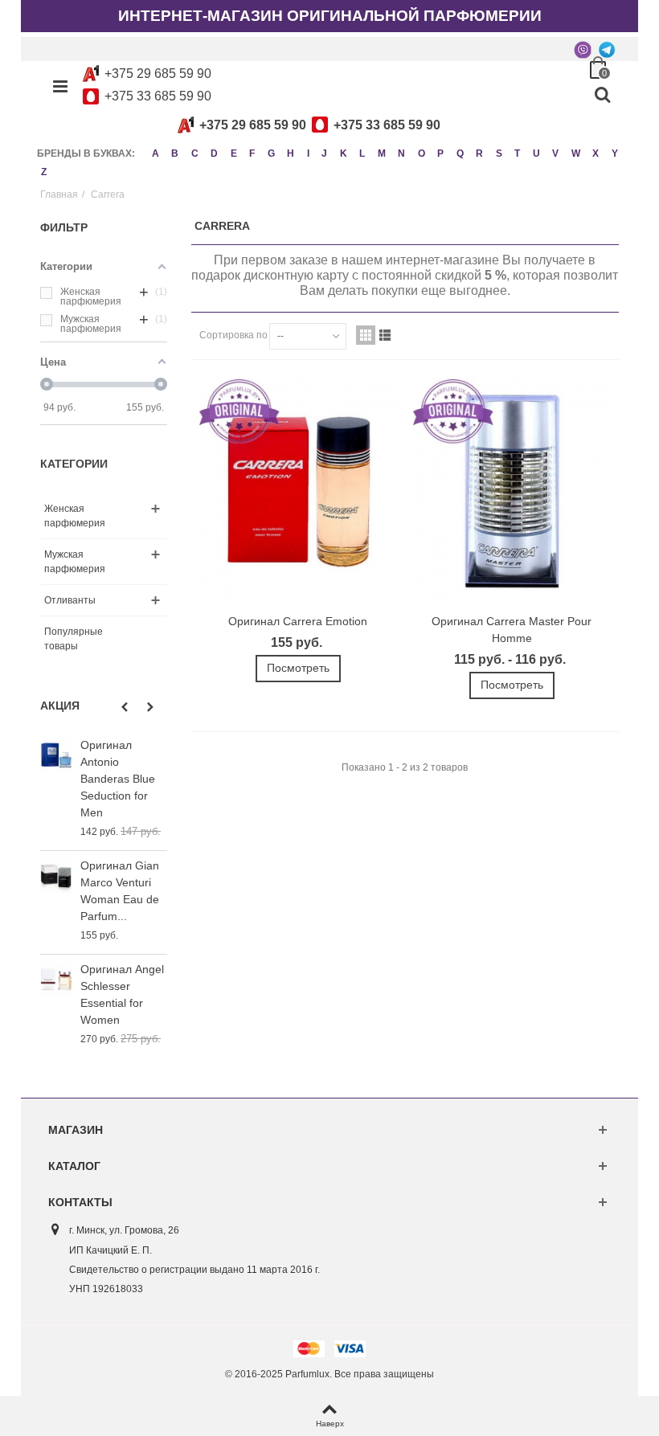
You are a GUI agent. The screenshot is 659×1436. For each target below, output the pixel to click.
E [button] (234, 153)
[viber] (583, 49)
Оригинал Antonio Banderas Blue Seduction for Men (117, 778)
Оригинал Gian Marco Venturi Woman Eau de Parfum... (119, 891)
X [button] (595, 153)
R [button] (479, 153)
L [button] (362, 153)
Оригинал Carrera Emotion (297, 621)
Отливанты (70, 600)
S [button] (499, 153)
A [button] (155, 153)
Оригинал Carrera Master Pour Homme (511, 629)
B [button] (174, 153)
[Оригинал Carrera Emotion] (298, 492)
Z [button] (44, 172)
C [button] (195, 153)
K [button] (343, 153)
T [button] (517, 153)
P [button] (440, 153)
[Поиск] (602, 96)
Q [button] (460, 153)
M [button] (382, 153)
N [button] (401, 153)
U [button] (536, 153)
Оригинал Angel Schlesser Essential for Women (122, 994)
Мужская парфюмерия (74, 562)
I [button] (308, 153)
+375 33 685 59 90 (157, 96)
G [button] (271, 153)
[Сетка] (365, 335)
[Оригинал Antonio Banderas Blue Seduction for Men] (56, 755)
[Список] (385, 335)
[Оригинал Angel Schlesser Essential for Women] (56, 979)
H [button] (290, 153)
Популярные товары (73, 639)
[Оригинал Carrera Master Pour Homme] (512, 492)
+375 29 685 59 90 (157, 73)
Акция (60, 705)
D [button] (214, 153)
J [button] (324, 153)
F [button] (252, 153)
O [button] (421, 153)
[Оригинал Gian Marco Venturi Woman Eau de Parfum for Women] (56, 875)
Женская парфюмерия (74, 516)
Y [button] (615, 153)
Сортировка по (233, 335)
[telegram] (607, 49)
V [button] (555, 153)
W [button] (575, 153)
